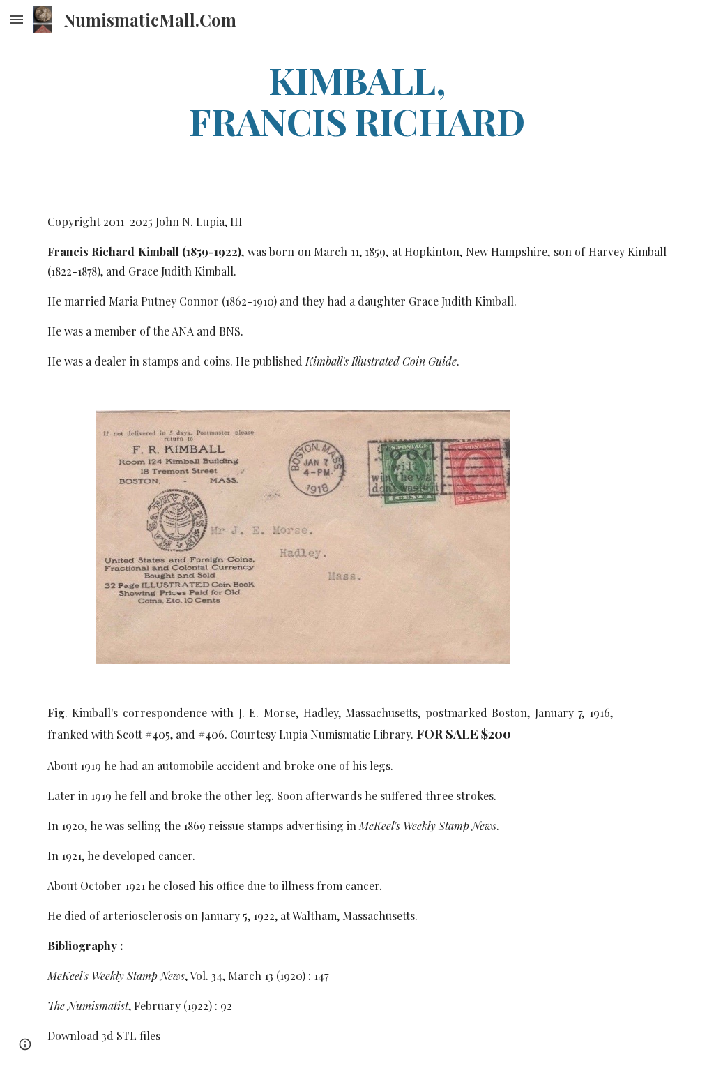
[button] (16, 19)
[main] (356, 100)
